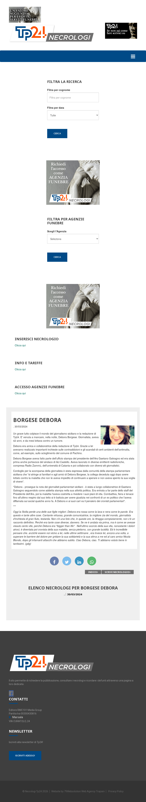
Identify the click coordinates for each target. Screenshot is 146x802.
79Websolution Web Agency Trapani (84, 791)
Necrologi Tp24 (33, 791)
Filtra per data (55, 107)
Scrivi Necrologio (117, 572)
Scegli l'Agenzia (56, 231)
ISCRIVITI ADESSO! (25, 755)
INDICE (92, 572)
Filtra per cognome (58, 90)
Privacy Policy (116, 791)
